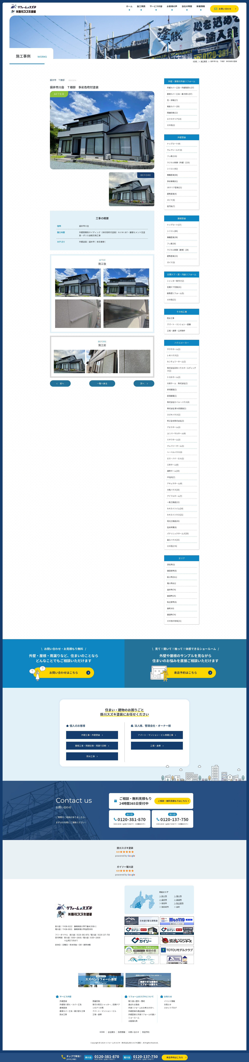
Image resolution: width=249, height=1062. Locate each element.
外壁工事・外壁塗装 (90, 734)
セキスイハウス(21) (175, 514)
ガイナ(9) (171, 200)
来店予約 (145, 1032)
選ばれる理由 (133, 1004)
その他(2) (171, 125)
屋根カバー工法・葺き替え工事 (72, 1011)
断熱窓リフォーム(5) (175, 293)
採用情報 (121, 1032)
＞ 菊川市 (178, 896)
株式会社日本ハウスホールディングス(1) (181, 369)
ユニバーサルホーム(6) (176, 433)
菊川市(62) (171, 583)
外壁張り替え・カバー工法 (70, 1004)
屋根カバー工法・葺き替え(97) (179, 94)
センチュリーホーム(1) (176, 361)
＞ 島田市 (178, 899)
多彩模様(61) (172, 181)
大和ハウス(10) (173, 489)
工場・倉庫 (155, 745)
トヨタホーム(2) (173, 377)
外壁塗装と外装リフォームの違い (142, 1014)
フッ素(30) (171, 243)
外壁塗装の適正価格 (136, 1011)
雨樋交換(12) (172, 112)
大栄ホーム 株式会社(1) (177, 383)
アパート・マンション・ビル (104, 1011)
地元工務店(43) (173, 521)
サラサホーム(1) (173, 349)
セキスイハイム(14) (175, 508)
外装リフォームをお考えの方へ (141, 1007)
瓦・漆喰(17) (172, 100)
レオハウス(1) (172, 355)
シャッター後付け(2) (175, 281)
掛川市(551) (172, 577)
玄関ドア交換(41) (174, 287)
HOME (195, 61)
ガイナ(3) (171, 262)
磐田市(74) (171, 614)
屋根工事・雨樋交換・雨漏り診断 (90, 745)
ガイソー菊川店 (125, 866)
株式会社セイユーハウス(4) (178, 402)
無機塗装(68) (172, 175)
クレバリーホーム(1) (175, 446)
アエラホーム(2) (173, 427)
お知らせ (167, 1004)
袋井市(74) (171, 589)
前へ (62, 383)
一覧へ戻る (102, 383)
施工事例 (141, 6)
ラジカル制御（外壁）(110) (178, 162)
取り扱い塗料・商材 (136, 1001)
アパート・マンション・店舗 (179, 324)
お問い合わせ (225, 8)
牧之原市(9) (172, 602)
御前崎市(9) (172, 570)
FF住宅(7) (171, 477)
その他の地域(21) (174, 621)
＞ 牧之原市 (179, 903)
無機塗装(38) (172, 237)
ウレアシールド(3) (174, 150)
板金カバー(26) (173, 106)
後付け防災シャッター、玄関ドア (106, 1004)
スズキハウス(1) (173, 414)
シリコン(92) (172, 168)
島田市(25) (171, 596)
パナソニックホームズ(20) (178, 533)
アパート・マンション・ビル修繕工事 (155, 734)
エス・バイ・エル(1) (175, 458)
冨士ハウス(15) (173, 540)
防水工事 (170, 318)
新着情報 (201, 6)
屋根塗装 (63, 1007)
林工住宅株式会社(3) (175, 420)
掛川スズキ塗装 (125, 847)
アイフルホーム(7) (174, 496)
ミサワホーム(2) (173, 439)
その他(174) (172, 546)
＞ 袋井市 (163, 899)
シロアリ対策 (98, 1007)
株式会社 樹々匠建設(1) (176, 408)
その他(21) (171, 299)
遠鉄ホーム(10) (173, 471)
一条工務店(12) (173, 502)
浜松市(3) (171, 564)
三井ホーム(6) (172, 464)
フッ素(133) (172, 156)
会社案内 (111, 1032)
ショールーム (133, 1017)
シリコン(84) (172, 231)
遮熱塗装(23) (172, 256)
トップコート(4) (173, 143)
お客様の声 (172, 6)
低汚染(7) (171, 206)
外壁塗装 (63, 1001)
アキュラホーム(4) (174, 483)
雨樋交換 (96, 1001)
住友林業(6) (172, 527)
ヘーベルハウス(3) (174, 452)
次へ (142, 383)
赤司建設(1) (172, 389)
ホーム (129, 6)
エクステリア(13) (174, 119)
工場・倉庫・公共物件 (176, 330)
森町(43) (170, 608)
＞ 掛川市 (163, 896)
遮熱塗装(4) (172, 193)
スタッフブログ (170, 1007)
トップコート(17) (174, 224)
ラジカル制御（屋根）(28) (178, 249)
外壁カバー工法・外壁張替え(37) (180, 87)
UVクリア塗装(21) (174, 187)
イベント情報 (169, 1001)
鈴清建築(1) (172, 396)
